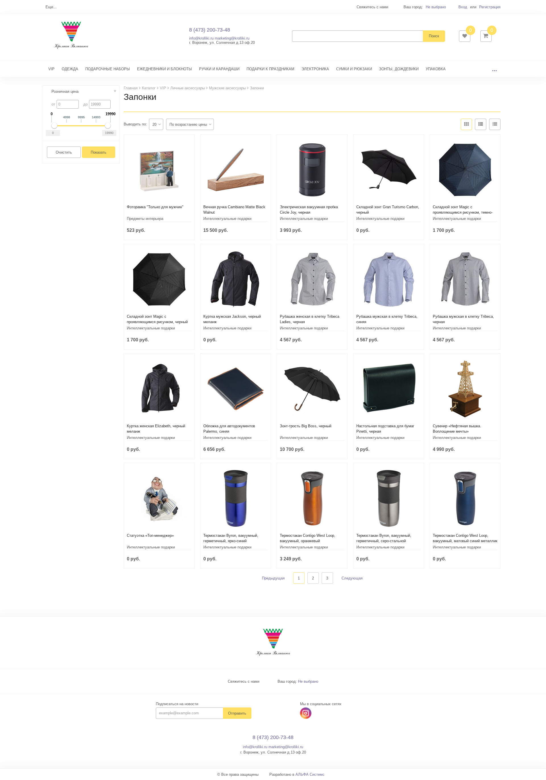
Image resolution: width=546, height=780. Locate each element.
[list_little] (494, 124)
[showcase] (466, 124)
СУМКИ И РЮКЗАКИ (354, 69)
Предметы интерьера (145, 218)
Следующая (352, 578)
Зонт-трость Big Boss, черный (305, 426)
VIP (51, 69)
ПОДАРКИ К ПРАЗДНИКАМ (270, 69)
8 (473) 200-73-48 (209, 30)
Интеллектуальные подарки (227, 218)
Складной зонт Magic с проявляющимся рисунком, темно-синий (463, 212)
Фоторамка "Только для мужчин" (155, 207)
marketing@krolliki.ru (232, 38)
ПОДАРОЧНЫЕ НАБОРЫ (107, 69)
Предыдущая (273, 578)
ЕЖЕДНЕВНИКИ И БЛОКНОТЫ (164, 69)
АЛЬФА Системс (309, 774)
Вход (462, 7)
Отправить (237, 713)
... (494, 69)
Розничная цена (64, 91)
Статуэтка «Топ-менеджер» (150, 535)
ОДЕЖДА (70, 69)
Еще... (51, 7)
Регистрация (489, 7)
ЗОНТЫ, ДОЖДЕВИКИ (399, 69)
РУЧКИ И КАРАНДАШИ (219, 69)
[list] (480, 124)
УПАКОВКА (436, 69)
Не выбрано (436, 7)
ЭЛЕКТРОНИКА (315, 69)
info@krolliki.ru (201, 38)
